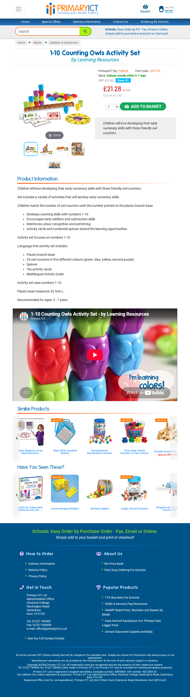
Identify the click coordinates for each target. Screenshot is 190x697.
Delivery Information (87, 21)
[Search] (85, 31)
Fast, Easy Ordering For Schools (125, 570)
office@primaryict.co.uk (51, 628)
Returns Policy (37, 570)
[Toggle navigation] (18, 9)
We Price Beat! (114, 563)
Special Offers (51, 21)
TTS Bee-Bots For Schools (122, 597)
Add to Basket (145, 106)
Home (25, 21)
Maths (37, 42)
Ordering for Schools (155, 21)
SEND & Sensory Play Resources (126, 603)
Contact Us (120, 21)
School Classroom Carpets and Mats (129, 631)
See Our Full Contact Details (46, 638)
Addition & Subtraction (64, 42)
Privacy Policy (37, 576)
